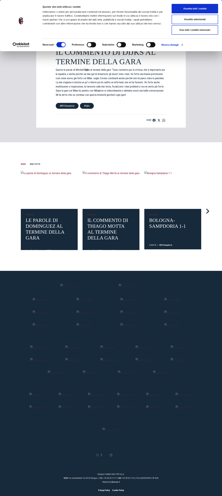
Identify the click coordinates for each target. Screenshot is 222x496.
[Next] (206, 211)
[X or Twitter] (106, 455)
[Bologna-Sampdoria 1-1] (172, 190)
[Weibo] (124, 455)
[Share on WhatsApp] (163, 120)
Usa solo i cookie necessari (194, 29)
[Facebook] (101, 455)
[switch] (91, 44)
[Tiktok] (115, 455)
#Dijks (87, 106)
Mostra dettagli (170, 44)
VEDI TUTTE (35, 164)
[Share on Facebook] (154, 120)
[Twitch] (120, 455)
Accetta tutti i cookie (195, 8)
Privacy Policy (104, 490)
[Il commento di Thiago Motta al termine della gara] (111, 190)
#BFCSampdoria (67, 106)
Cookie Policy (118, 490)
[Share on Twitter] (159, 120)
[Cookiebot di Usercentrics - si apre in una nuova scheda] (21, 44)
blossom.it (115, 482)
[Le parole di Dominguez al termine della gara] (49, 190)
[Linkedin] (111, 455)
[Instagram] (97, 455)
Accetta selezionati (195, 19)
